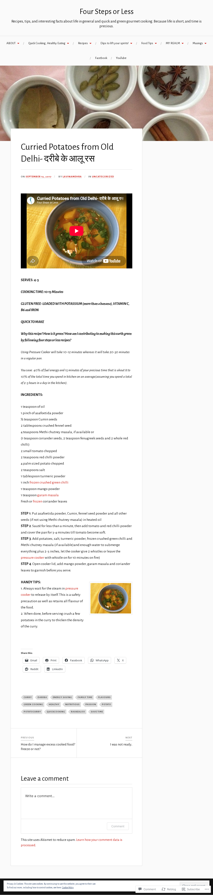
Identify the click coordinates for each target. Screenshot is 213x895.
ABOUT (11, 43)
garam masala (48, 495)
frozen (38, 501)
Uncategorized (103, 176)
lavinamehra (72, 176)
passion (90, 704)
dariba (42, 697)
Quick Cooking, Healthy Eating (46, 43)
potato (106, 704)
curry (28, 697)
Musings (198, 43)
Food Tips (147, 43)
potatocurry (32, 712)
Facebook (101, 58)
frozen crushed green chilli (49, 482)
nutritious (72, 704)
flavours (104, 697)
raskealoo (78, 712)
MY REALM (173, 43)
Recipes (83, 43)
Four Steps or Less (106, 11)
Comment (117, 826)
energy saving (62, 697)
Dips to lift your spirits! (114, 43)
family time (85, 697)
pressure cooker (33, 558)
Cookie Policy (68, 887)
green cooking (33, 704)
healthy (54, 704)
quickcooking (56, 712)
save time (97, 712)
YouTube (121, 58)
